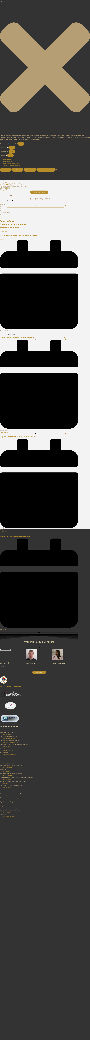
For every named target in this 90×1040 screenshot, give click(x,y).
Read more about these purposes (11, 165)
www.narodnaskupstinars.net (10, 742)
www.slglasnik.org (8, 804)
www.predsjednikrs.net (9, 738)
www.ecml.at (6, 812)
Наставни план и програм (13, 224)
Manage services (7, 161)
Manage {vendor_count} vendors (11, 163)
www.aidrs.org (7, 796)
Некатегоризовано (5, 333)
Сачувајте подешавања (46, 170)
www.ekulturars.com (8, 763)
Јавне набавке (7, 221)
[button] (45, 67)
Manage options (7, 159)
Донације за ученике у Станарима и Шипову (15, 536)
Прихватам (6, 170)
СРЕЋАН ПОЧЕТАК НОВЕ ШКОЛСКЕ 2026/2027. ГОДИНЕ (19, 236)
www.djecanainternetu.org (10, 808)
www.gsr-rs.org (7, 779)
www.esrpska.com (8, 750)
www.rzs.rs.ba (6, 800)
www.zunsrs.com (7, 767)
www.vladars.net (7, 734)
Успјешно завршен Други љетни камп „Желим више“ (18, 437)
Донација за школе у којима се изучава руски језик (17, 337)
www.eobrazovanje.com (9, 754)
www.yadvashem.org (8, 816)
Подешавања (30, 170)
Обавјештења (4, 231)
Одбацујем (18, 170)
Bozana (2, 239)
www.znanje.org (7, 771)
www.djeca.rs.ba (7, 775)
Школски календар (9, 227)
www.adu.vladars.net (8, 783)
